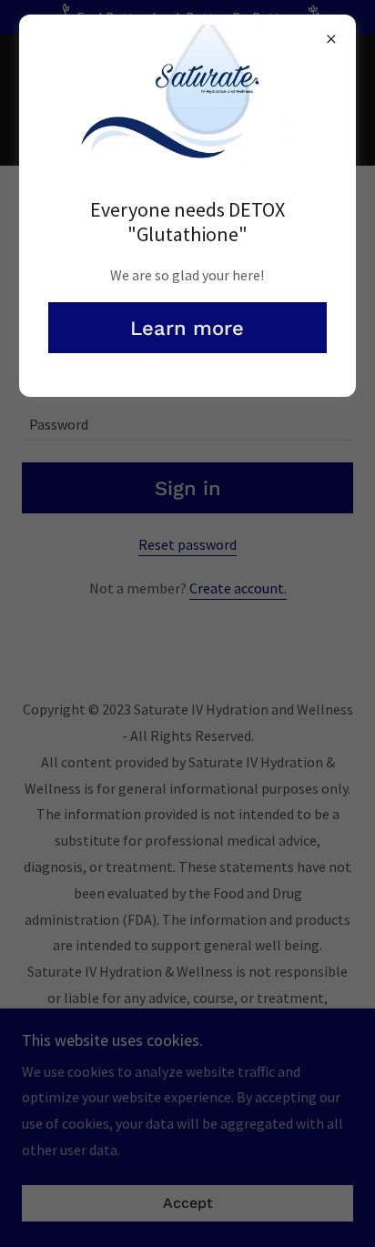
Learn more (187, 328)
